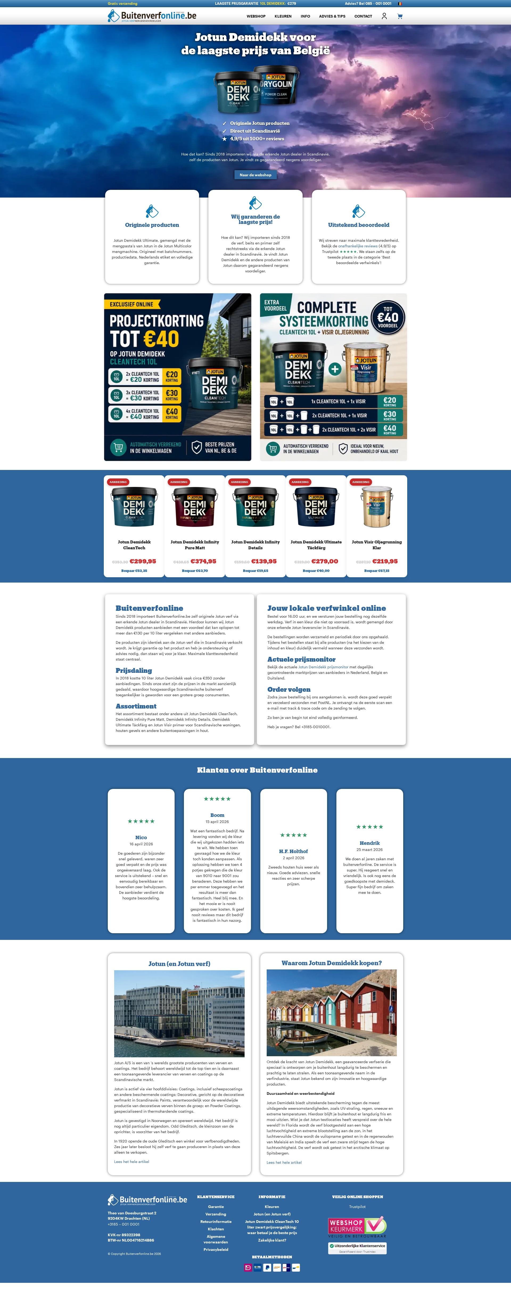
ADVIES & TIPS (332, 16)
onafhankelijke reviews (358, 246)
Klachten (216, 1229)
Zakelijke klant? (272, 1240)
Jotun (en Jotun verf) (272, 1214)
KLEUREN (283, 16)
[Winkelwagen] (397, 16)
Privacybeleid (216, 1249)
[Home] (154, 16)
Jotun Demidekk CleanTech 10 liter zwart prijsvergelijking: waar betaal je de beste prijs (272, 1227)
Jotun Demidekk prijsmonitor (323, 667)
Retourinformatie (216, 1221)
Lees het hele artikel (131, 1161)
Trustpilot (112, 779)
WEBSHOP (256, 16)
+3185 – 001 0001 (123, 1224)
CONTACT (363, 16)
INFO (305, 16)
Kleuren (272, 1206)
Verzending (215, 1214)
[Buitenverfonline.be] (148, 1200)
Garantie (216, 1206)
